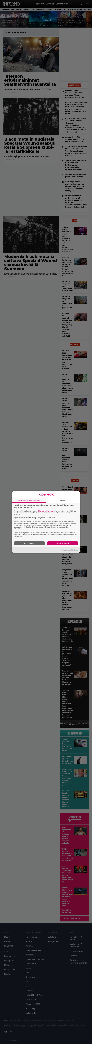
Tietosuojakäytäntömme (70, 550)
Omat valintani (29, 543)
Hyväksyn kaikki (62, 543)
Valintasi (63, 500)
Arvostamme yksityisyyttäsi (29, 500)
